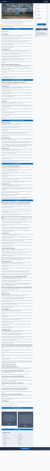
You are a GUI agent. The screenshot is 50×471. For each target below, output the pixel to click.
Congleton (6, 405)
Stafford (5, 442)
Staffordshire (5, 443)
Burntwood (19, 439)
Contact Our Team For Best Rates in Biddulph (17, 120)
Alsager (9, 405)
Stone (4, 439)
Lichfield (19, 440)
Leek (16, 405)
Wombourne (20, 444)
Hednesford (20, 434)
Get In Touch (42, 29)
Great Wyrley (20, 438)
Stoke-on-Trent (13, 405)
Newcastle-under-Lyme (7, 438)
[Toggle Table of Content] (9, 31)
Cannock (19, 435)
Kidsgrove (3, 405)
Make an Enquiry (25, 448)
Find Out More (17, 200)
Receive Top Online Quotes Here (17, 163)
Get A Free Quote (17, 429)
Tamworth (19, 443)
